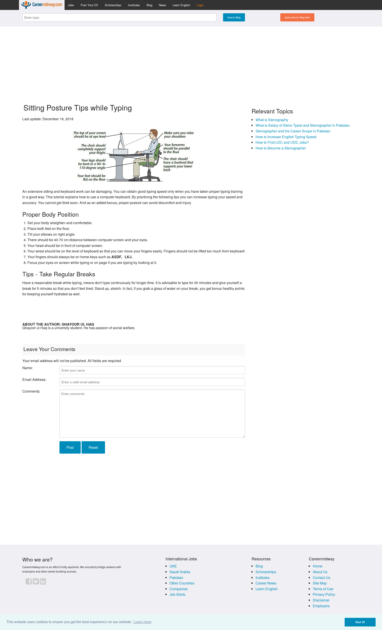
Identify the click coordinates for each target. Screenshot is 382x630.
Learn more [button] (142, 622)
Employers (321, 605)
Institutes (134, 5)
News (162, 5)
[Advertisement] (191, 61)
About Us (320, 571)
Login (200, 5)
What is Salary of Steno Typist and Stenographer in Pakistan (303, 125)
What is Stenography (272, 119)
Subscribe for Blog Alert (297, 17)
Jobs (71, 5)
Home (317, 566)
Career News (266, 583)
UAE (173, 566)
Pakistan (176, 577)
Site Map (320, 583)
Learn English (181, 5)
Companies (179, 588)
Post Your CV (89, 5)
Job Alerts (177, 594)
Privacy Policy (324, 594)
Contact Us (321, 577)
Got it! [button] (360, 622)
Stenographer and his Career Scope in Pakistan (293, 131)
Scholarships (113, 5)
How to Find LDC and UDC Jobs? (282, 142)
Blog (149, 5)
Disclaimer (321, 600)
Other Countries (182, 583)
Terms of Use (323, 588)
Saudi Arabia (180, 571)
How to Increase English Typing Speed (286, 136)
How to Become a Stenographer (281, 148)
